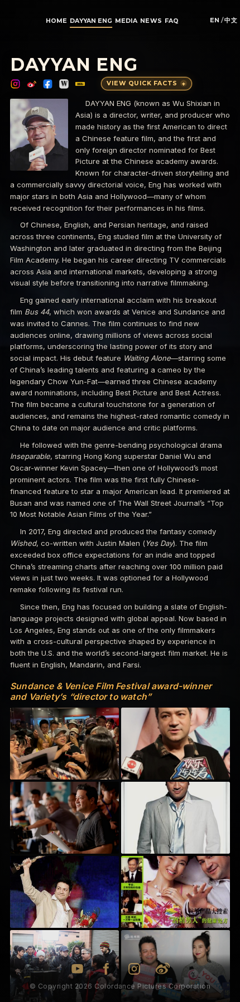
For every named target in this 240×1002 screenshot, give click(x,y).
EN (215, 21)
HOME (56, 21)
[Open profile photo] (39, 135)
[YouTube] (77, 969)
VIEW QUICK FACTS (146, 83)
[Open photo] (64, 744)
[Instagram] (15, 84)
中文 (230, 21)
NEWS (150, 21)
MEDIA (126, 21)
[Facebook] (47, 84)
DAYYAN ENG (91, 21)
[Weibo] (31, 84)
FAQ (172, 21)
